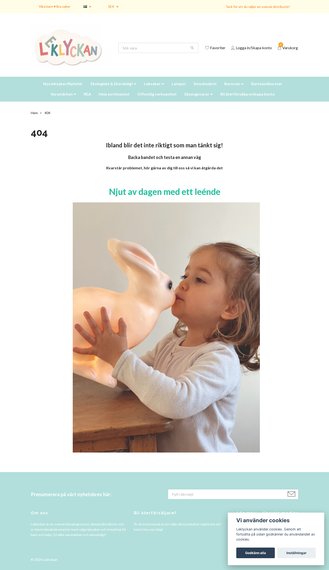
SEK (111, 6)
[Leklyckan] (71, 51)
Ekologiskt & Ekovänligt (112, 89)
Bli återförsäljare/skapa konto (247, 100)
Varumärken (62, 100)
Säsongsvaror (196, 100)
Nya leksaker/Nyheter (63, 89)
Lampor (179, 89)
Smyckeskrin (205, 89)
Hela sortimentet (114, 100)
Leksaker (152, 89)
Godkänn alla (255, 553)
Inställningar (296, 553)
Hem (34, 119)
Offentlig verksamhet (157, 100)
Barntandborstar (266, 89)
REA (87, 100)
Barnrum (232, 89)
